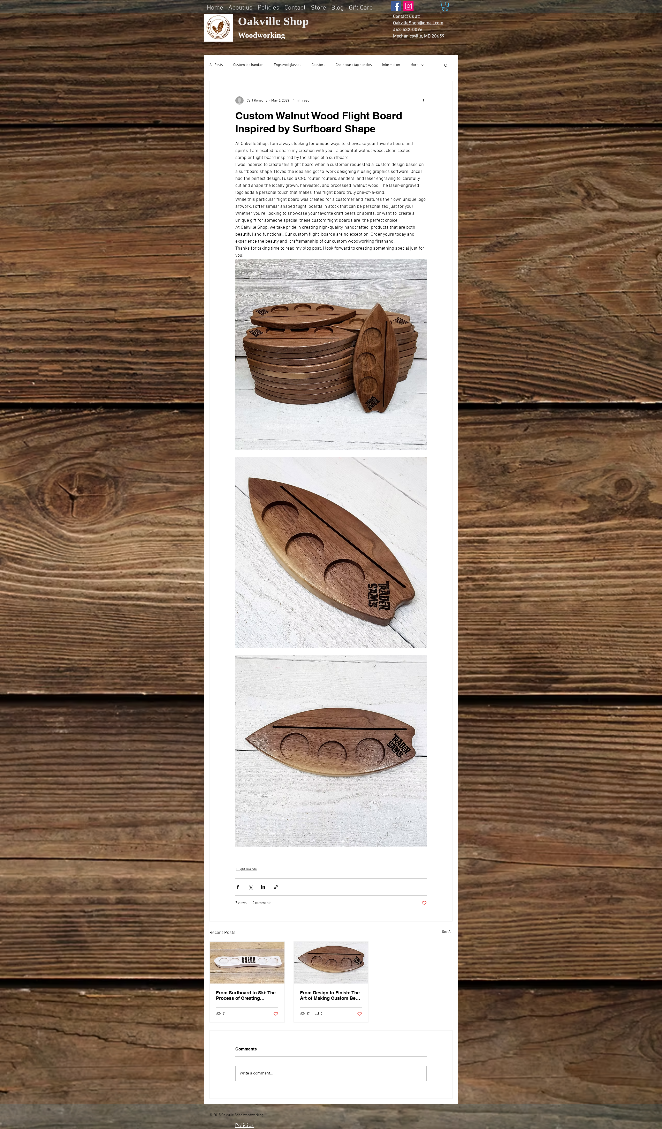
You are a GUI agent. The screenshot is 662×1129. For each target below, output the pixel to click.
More (414, 65)
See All (447, 932)
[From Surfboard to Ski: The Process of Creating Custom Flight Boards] (247, 963)
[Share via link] (275, 887)
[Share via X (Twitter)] (250, 887)
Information (391, 65)
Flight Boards (246, 869)
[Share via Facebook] (237, 887)
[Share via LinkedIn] (263, 887)
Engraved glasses (287, 65)
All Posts (216, 65)
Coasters (318, 65)
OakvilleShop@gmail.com (418, 23)
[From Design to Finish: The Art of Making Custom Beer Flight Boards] (331, 963)
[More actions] (423, 100)
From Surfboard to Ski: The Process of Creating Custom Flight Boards (246, 995)
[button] (445, 6)
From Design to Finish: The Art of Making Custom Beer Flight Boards (330, 995)
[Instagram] (408, 6)
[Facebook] (396, 6)
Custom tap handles (248, 65)
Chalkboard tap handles (354, 65)
